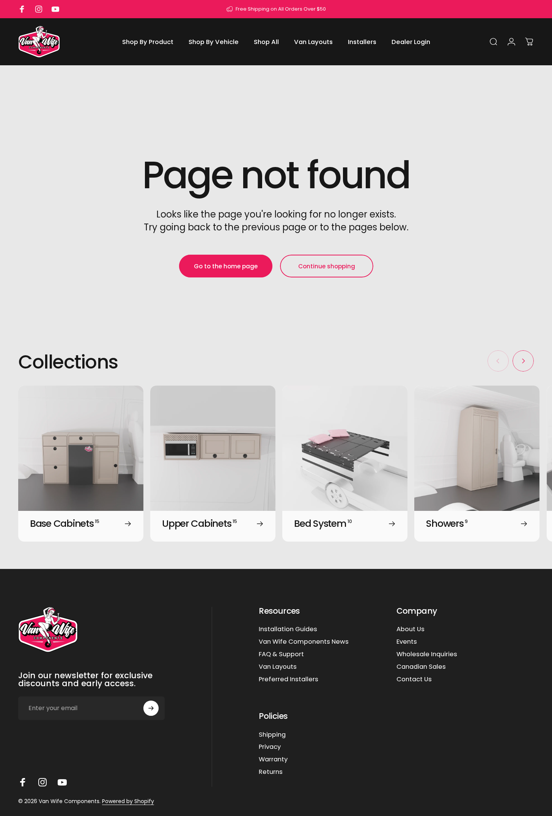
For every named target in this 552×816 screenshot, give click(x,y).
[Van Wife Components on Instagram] (42, 782)
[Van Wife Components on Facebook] (22, 782)
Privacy (270, 747)
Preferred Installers (288, 680)
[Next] (523, 361)
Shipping (272, 735)
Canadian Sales (421, 667)
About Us (410, 629)
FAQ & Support (281, 654)
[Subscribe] (151, 708)
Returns (271, 772)
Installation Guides (288, 629)
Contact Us (414, 680)
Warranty (273, 760)
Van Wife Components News (304, 642)
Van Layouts (278, 667)
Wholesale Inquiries (426, 654)
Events (406, 642)
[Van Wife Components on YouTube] (62, 782)
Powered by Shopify (128, 801)
